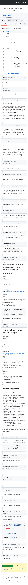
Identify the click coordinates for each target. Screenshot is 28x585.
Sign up (24, 2)
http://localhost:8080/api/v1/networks (15, 291)
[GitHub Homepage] (9, 581)
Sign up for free (7, 566)
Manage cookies (17, 577)
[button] (21, 20)
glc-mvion (5, 88)
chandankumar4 (7, 489)
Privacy (8, 576)
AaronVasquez (6, 161)
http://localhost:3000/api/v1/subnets (15, 353)
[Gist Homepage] (9, 2)
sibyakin (5, 437)
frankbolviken (6, 140)
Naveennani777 (7, 257)
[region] (14, 51)
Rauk (4, 125)
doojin (4, 174)
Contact (11, 577)
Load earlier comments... (14, 73)
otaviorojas (6, 500)
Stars (22, 23)
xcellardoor (6, 77)
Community (22, 576)
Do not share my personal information (14, 578)
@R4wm (4, 558)
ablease (5, 100)
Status (17, 576)
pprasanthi (5, 477)
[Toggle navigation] (2, 2)
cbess (4, 511)
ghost (4, 201)
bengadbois (6, 243)
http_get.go (7, 15)
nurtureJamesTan (7, 466)
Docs (8, 577)
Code (5, 23)
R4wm (4, 544)
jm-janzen (5, 210)
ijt (1, 15)
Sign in (18, 2)
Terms (4, 576)
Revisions (13, 23)
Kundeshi (5, 232)
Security (13, 576)
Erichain (5, 223)
